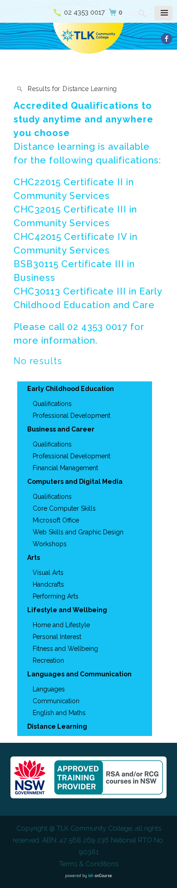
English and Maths (59, 712)
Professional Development (71, 415)
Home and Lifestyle (61, 625)
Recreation (48, 660)
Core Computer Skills (64, 508)
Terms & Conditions (88, 864)
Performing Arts (56, 596)
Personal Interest (57, 636)
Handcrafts (48, 584)
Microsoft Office (56, 520)
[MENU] (163, 13)
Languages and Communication (79, 674)
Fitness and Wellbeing (65, 648)
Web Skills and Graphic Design (78, 532)
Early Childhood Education (70, 388)
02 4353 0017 (84, 12)
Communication (56, 701)
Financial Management (65, 468)
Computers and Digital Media (75, 481)
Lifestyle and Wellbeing (67, 610)
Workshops (50, 544)
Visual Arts (48, 572)
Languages (49, 689)
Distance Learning (57, 726)
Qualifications (52, 403)
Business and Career (60, 429)
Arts (33, 557)
